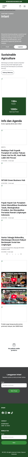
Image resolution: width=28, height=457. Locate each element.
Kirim (14, 442)
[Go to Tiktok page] (12, 413)
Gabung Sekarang (8, 72)
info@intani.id (4, 423)
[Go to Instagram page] (6, 413)
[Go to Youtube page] (9, 413)
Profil (7, 47)
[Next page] (21, 254)
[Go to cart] (20, 6)
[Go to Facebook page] (3, 413)
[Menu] (25, 6)
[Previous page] (7, 254)
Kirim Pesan (14, 391)
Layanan (20, 47)
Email (2, 382)
